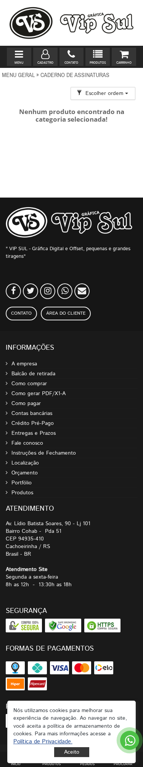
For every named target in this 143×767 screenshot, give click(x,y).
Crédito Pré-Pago (32, 423)
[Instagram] (47, 291)
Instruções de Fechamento (43, 453)
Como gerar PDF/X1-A (38, 393)
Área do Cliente (65, 313)
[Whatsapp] (64, 291)
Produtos (22, 493)
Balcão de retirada (33, 374)
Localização (25, 463)
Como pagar (26, 403)
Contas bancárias (31, 413)
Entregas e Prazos (33, 433)
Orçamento (24, 473)
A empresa (24, 364)
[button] (42, 742)
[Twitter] (30, 291)
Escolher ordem (105, 93)
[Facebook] (13, 291)
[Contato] (82, 291)
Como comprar (29, 384)
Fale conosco (27, 443)
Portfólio (21, 483)
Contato (21, 313)
